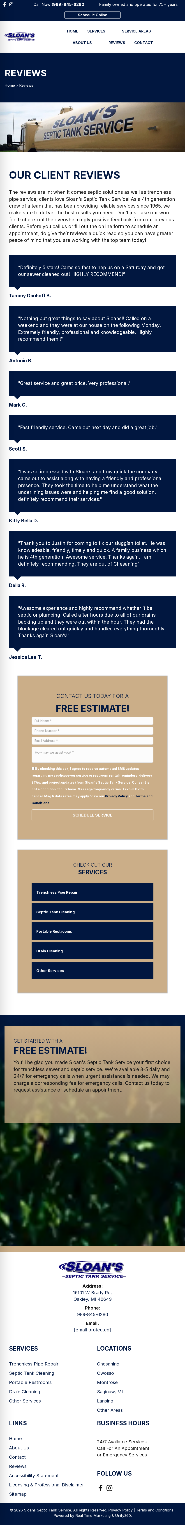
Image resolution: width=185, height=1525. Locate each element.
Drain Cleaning (24, 1391)
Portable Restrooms (30, 1382)
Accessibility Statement (34, 1475)
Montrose (107, 1382)
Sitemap (18, 1494)
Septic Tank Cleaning (31, 1373)
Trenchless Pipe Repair (33, 1364)
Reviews (18, 1466)
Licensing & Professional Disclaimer (46, 1485)
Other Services (25, 1401)
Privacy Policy (116, 796)
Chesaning (108, 1364)
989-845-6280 (92, 1314)
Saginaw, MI (110, 1391)
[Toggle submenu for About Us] (98, 42)
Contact (17, 1457)
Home (10, 85)
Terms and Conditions (154, 1510)
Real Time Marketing (93, 1515)
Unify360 (123, 1515)
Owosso (105, 1373)
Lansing (105, 1401)
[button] (4, 4)
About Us (19, 1448)
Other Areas (110, 1410)
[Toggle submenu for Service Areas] (157, 31)
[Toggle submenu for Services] (112, 31)
